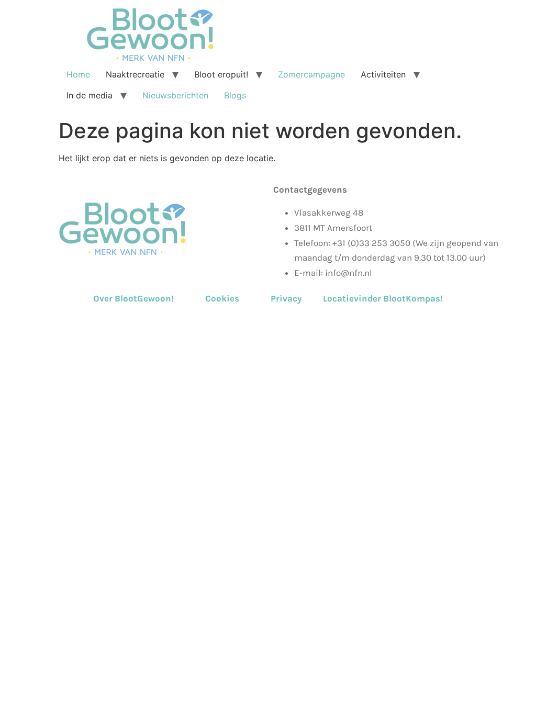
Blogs (235, 95)
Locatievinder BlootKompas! (383, 298)
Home (78, 74)
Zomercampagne (311, 74)
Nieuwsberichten (175, 95)
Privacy (286, 298)
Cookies (222, 298)
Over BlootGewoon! (148, 298)
